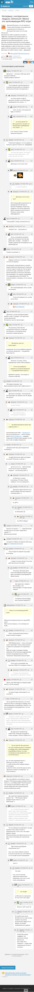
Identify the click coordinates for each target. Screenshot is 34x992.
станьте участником (18, 954)
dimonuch (19, 57)
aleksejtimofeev (10, 605)
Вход (31, 2)
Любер (8, 249)
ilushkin (8, 679)
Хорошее (11, 10)
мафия (10, 57)
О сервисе (10, 988)
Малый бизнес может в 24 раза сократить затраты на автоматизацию (17, 973)
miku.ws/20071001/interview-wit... (20, 53)
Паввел (9, 71)
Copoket (9, 539)
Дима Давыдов (19, 306)
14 (5, 543)
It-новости (5, 6)
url (20, 71)
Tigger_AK (9, 776)
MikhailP (11, 825)
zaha (16, 581)
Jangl (10, 82)
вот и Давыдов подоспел (15, 543)
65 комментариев (7, 59)
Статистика (17, 988)
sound (14, 107)
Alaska (10, 56)
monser (8, 444)
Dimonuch (13, 95)
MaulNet (11, 140)
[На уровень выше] (4, 82)
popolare (9, 525)
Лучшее (4, 10)
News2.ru (5, 988)
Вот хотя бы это (16, 436)
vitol (14, 116)
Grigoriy (15, 170)
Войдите (7, 954)
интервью (5, 57)
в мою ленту (26, 6)
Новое (17, 10)
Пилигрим (25, 432)
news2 (14, 57)
